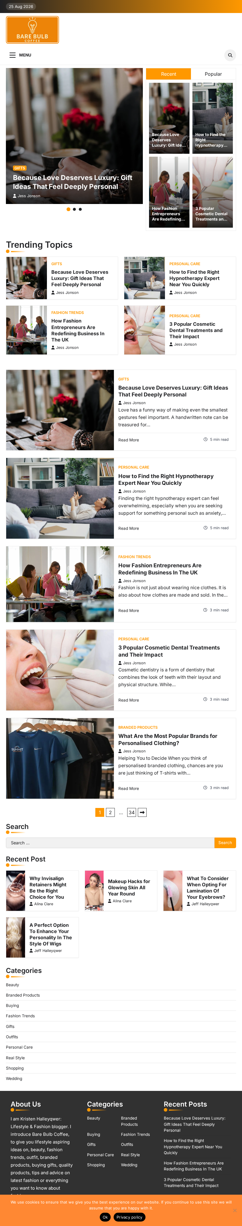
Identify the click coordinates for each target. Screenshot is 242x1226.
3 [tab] (80, 209)
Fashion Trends (67, 312)
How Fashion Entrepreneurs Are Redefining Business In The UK (167, 218)
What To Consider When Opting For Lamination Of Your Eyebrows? (208, 887)
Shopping (15, 1068)
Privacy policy (130, 1217)
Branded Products (138, 727)
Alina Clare (43, 904)
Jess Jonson (29, 196)
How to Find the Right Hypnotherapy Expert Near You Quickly (211, 145)
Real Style (15, 1057)
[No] (235, 1210)
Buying (12, 1005)
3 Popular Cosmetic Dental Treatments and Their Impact (196, 330)
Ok (105, 1217)
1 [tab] (69, 209)
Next (142, 812)
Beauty (12, 984)
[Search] (230, 55)
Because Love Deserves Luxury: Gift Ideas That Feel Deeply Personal (169, 145)
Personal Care (184, 264)
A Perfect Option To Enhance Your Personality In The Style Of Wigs (51, 934)
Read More (128, 440)
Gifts (19, 168)
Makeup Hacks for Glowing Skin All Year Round (129, 887)
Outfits (12, 1036)
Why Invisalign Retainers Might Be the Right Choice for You (48, 887)
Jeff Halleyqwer (205, 904)
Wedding (14, 1078)
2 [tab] (74, 209)
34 (132, 812)
